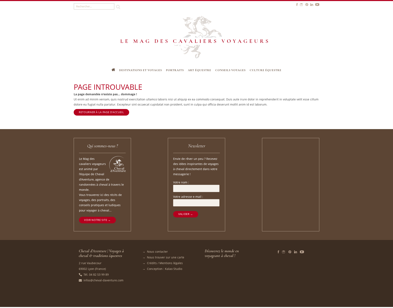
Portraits (175, 70)
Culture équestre (265, 70)
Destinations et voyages (140, 70)
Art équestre (199, 70)
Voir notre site (95, 220)
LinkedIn (295, 251)
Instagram (284, 251)
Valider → (185, 214)
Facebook (278, 251)
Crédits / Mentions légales (165, 263)
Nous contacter (157, 251)
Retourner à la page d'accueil (101, 112)
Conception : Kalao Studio (164, 269)
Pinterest (289, 251)
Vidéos (302, 251)
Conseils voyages (230, 70)
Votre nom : (181, 182)
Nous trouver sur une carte (165, 257)
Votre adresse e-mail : (188, 197)
